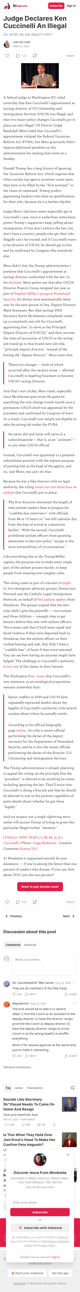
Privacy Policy (47, 1245)
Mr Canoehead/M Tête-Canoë (33, 983)
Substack (20, 1283)
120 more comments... (18, 1067)
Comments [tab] (13, 945)
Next (66, 916)
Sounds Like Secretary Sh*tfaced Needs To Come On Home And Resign (29, 1104)
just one (13, 666)
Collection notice (40, 1263)
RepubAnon (20, 1003)
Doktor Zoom (21, 42)
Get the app (60, 1273)
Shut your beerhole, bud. (20, 1114)
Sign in (71, 6)
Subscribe (56, 6)
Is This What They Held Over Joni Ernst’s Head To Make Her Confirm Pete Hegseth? (29, 1140)
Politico (11, 837)
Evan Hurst (28, 1119)
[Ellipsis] (74, 982)
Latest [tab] (19, 1088)
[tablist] (21, 945)
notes (41, 676)
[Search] (73, 1088)
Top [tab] (8, 1088)
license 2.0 (28, 848)
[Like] (7, 56)
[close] (68, 1154)
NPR (23, 837)
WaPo (33, 837)
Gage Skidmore (44, 843)
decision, (15, 282)
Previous (16, 916)
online (21, 730)
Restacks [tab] (30, 945)
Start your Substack (29, 1273)
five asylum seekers (52, 599)
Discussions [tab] (34, 1088)
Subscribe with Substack (43, 1228)
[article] (40, 1112)
